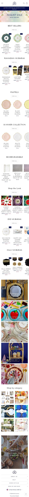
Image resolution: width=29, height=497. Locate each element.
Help (14, 479)
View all (14, 29)
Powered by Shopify (14, 495)
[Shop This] (14, 374)
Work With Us (14, 483)
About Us (14, 476)
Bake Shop (14, 360)
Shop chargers (14, 296)
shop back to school (14, 317)
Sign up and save (14, 486)
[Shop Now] (14, 332)
